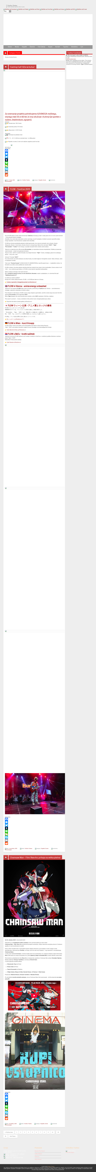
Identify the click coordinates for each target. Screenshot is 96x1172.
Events (44, 180)
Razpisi (50, 47)
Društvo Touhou (26, 180)
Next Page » (13, 1136)
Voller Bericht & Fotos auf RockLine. (16, 330)
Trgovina (65, 47)
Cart (82, 47)
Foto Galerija (41, 47)
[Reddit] (34, 174)
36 (5, 1136)
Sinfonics (37, 1156)
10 (52, 1132)
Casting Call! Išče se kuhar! (22, 67)
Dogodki (24, 47)
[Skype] (34, 168)
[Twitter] (34, 156)
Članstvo (32, 47)
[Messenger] (34, 153)
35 (58, 1132)
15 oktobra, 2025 (13, 1123)
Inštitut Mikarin (38, 1154)
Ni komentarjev (8, 181)
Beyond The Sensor (40, 1151)
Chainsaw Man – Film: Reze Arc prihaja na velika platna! (35, 857)
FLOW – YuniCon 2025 (20, 189)
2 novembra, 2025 (13, 848)
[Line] (34, 162)
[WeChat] (34, 165)
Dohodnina (74, 47)
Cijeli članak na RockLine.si (14, 342)
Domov (10, 47)
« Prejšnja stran (9, 1132)
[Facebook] (34, 150)
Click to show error (71, 59)
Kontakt (57, 47)
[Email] (34, 171)
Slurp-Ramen (38, 1159)
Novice (17, 47)
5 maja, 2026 (12, 180)
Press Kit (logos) (70, 1152)
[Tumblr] (34, 159)
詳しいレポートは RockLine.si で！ (15, 319)
